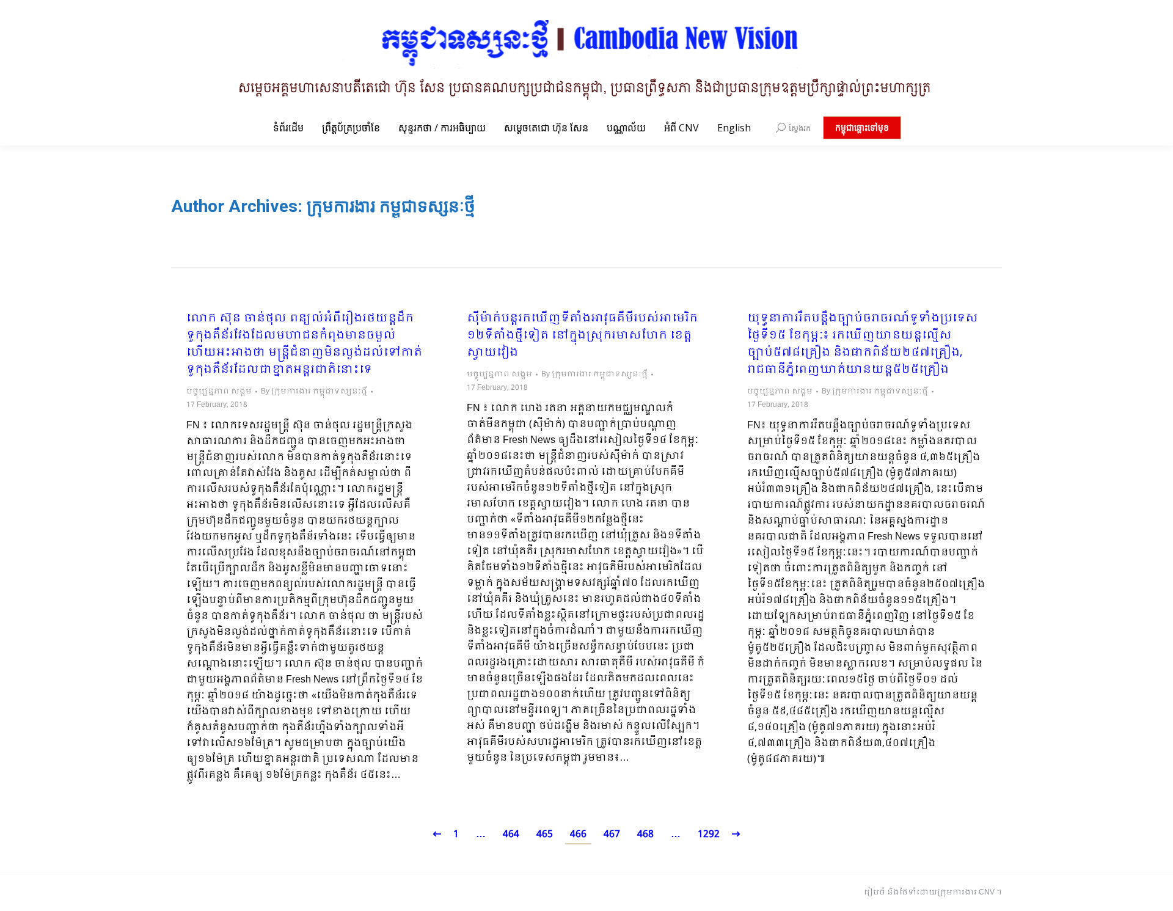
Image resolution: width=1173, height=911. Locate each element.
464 (511, 834)
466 (578, 834)
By (314, 392)
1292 (709, 834)
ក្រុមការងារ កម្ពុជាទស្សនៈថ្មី (391, 206)
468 (645, 834)
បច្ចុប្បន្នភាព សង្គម (219, 392)
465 (544, 834)
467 (612, 834)
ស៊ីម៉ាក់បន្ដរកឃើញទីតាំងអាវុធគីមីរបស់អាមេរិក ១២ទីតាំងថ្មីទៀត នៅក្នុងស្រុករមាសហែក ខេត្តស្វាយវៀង (582, 336)
